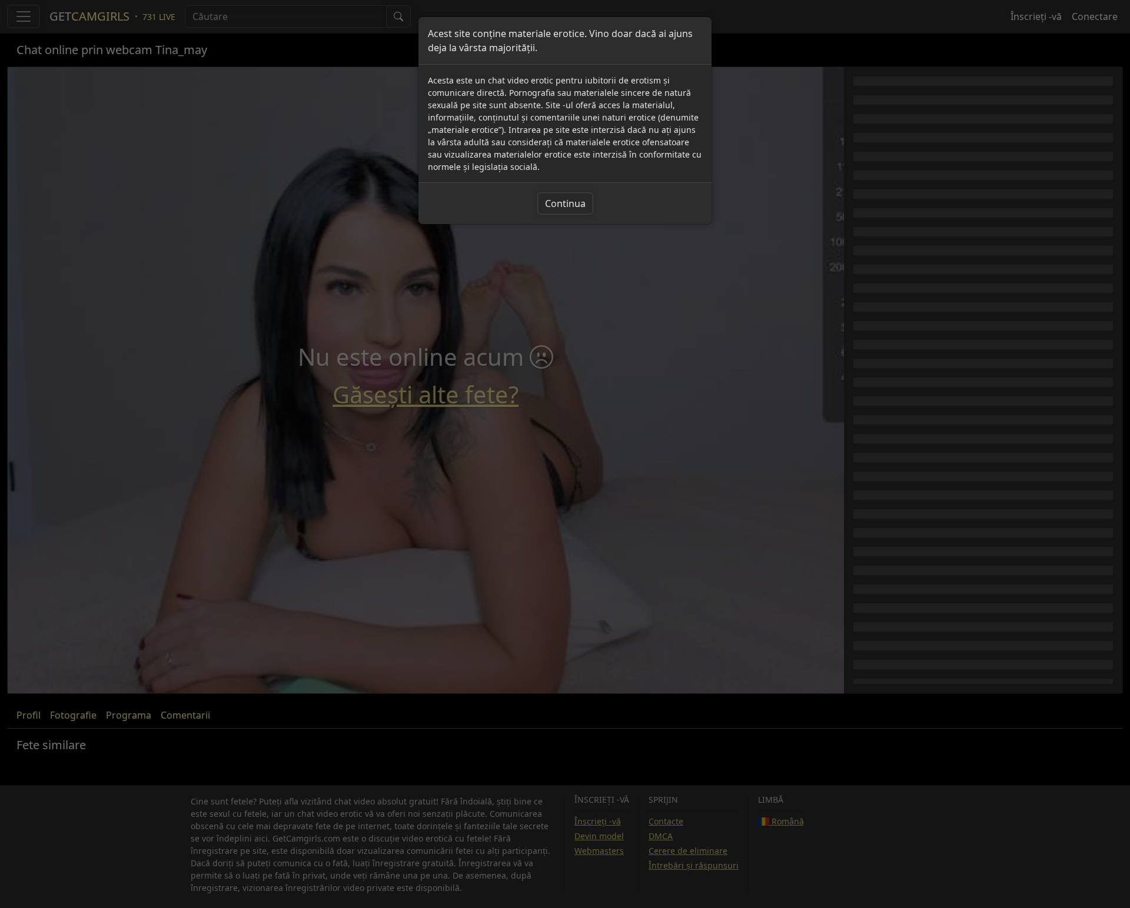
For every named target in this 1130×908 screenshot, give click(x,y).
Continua (565, 203)
